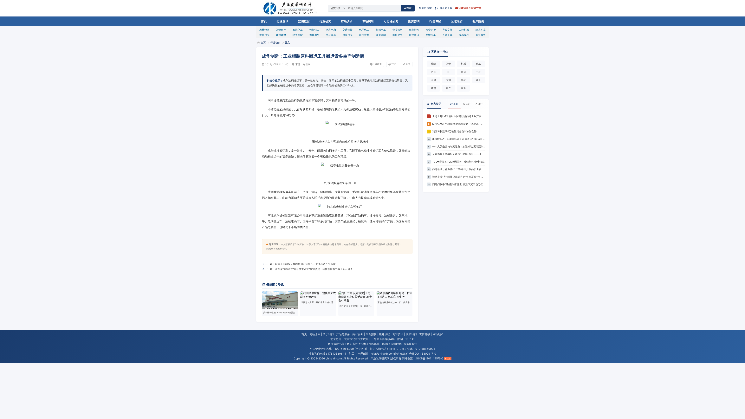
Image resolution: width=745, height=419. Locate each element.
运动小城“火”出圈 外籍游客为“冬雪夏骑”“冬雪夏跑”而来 (458, 176)
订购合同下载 (444, 8)
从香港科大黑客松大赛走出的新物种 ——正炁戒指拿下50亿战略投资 (458, 154)
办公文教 (447, 29)
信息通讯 (414, 34)
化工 (478, 63)
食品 (463, 79)
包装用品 (347, 34)
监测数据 (304, 21)
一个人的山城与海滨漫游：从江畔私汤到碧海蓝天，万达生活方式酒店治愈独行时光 (458, 146)
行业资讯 (282, 21)
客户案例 (478, 21)
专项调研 (368, 21)
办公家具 (331, 34)
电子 (478, 71)
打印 (394, 64)
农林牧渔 (264, 29)
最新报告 (371, 334)
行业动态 (275, 42)
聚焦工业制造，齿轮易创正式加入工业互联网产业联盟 (305, 263)
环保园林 (381, 34)
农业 (463, 88)
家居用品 (264, 34)
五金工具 (447, 34)
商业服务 (481, 34)
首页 (264, 21)
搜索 (408, 8)
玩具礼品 (481, 29)
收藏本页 (377, 64)
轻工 (478, 79)
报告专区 (435, 21)
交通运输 (347, 29)
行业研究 (325, 21)
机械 (463, 63)
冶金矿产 (281, 29)
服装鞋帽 (414, 29)
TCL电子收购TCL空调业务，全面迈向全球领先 (458, 161)
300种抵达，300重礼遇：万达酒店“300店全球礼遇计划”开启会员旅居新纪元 (458, 138)
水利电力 (331, 29)
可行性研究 (391, 21)
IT (448, 72)
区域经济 (457, 21)
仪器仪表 (464, 34)
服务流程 (384, 334)
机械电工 (381, 29)
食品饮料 (397, 29)
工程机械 (464, 29)
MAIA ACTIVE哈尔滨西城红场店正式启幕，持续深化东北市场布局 (458, 123)
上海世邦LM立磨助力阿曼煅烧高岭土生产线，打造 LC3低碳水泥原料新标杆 (458, 116)
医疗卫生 (397, 34)
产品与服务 (343, 334)
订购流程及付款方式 (469, 8)
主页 (263, 42)
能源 (433, 63)
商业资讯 (397, 334)
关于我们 (328, 334)
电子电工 (364, 29)
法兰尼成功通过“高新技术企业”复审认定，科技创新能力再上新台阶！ (314, 269)
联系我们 (411, 334)
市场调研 (347, 21)
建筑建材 (281, 34)
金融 (433, 79)
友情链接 (424, 334)
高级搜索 (427, 8)
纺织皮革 (431, 34)
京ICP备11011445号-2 (429, 358)
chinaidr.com (334, 358)
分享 (408, 64)
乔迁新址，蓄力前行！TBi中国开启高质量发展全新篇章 (458, 169)
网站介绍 (314, 334)
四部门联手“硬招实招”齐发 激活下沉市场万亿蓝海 (458, 184)
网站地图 (438, 334)
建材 (433, 88)
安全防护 (431, 29)
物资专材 (298, 34)
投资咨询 (414, 21)
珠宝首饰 (364, 34)
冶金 (448, 63)
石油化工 (298, 29)
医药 (433, 71)
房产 (448, 88)
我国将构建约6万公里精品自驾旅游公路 (454, 131)
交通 (448, 79)
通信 (463, 71)
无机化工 (314, 29)
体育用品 (314, 34)
